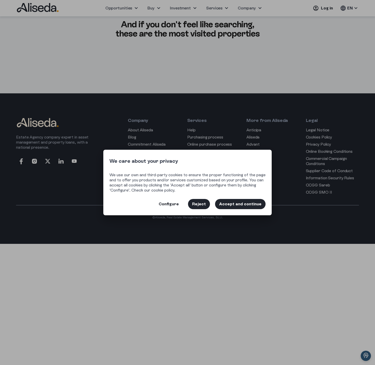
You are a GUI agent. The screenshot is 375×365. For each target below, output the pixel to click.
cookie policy (162, 190)
